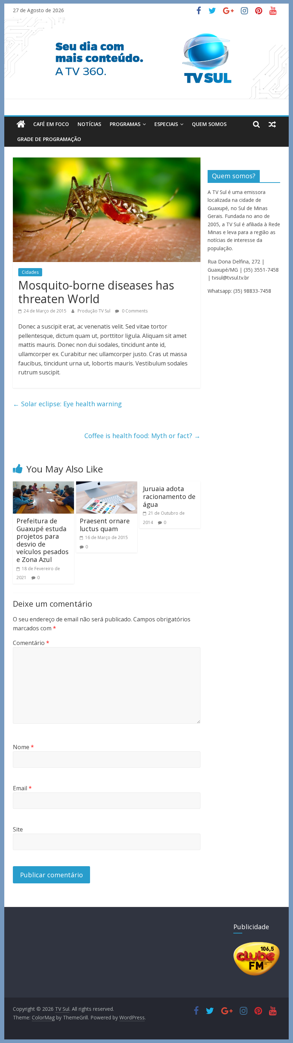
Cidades (30, 272)
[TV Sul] (21, 124)
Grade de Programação (49, 139)
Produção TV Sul (94, 311)
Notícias (89, 124)
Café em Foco (51, 124)
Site (18, 829)
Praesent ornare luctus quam (105, 524)
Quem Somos (209, 124)
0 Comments (134, 311)
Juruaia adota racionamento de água (169, 496)
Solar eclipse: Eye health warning (67, 403)
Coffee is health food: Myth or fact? (142, 435)
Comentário (31, 643)
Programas (125, 124)
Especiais (166, 124)
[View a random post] (272, 124)
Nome (23, 747)
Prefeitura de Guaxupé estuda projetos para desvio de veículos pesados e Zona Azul (42, 540)
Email (22, 788)
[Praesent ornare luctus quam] (106, 486)
